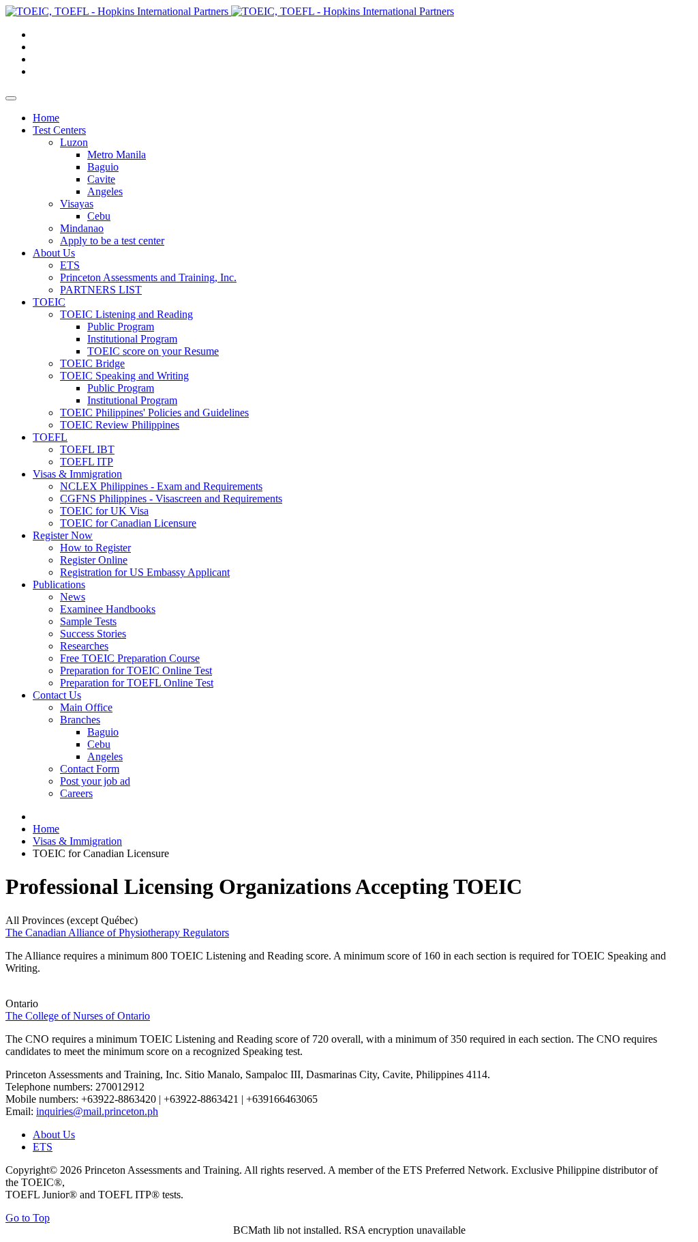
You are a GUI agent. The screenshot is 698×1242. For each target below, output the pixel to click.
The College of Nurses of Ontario (77, 1016)
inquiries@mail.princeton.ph (97, 1111)
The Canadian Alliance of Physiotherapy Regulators (117, 932)
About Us (54, 1134)
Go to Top (27, 1218)
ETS (42, 1147)
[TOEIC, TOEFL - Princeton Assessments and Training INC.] (229, 11)
